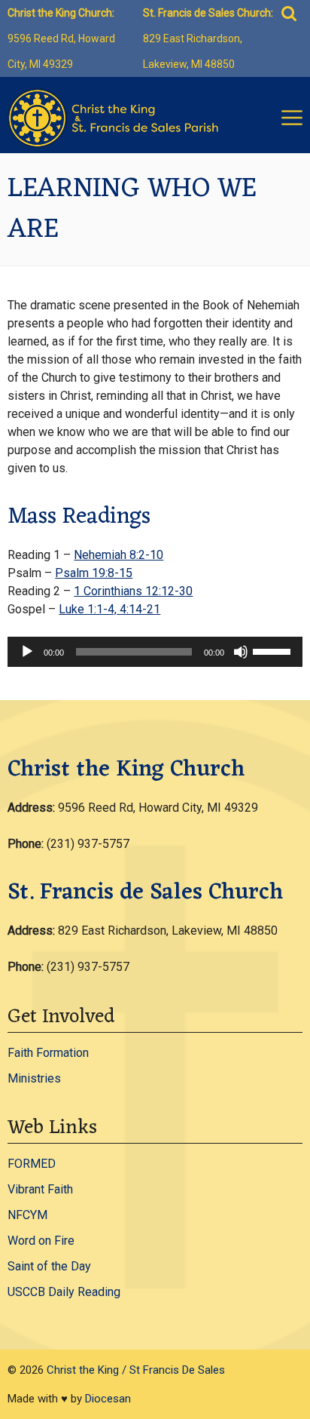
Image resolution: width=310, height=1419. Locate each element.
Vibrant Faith (40, 1189)
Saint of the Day (49, 1266)
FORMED (32, 1163)
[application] (155, 652)
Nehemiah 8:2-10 (118, 555)
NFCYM (27, 1215)
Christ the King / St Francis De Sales (136, 1370)
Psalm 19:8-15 (93, 573)
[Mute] (240, 651)
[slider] (274, 650)
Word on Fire (41, 1240)
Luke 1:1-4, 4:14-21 (109, 609)
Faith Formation (48, 1053)
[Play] (27, 651)
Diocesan (108, 1398)
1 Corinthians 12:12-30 (133, 591)
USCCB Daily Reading (64, 1292)
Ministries (34, 1078)
